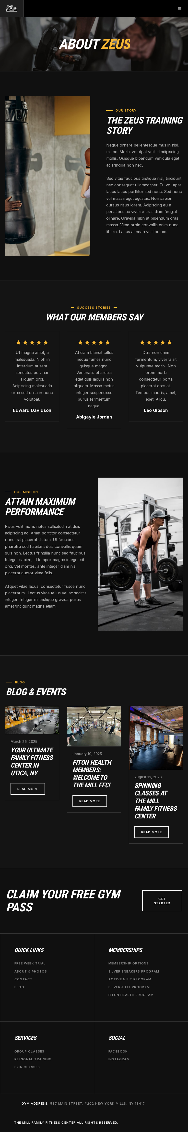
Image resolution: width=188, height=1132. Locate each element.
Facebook (118, 1051)
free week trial (30, 963)
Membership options (128, 963)
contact (23, 979)
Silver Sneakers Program (133, 971)
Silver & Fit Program (129, 987)
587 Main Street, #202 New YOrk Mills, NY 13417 (97, 1103)
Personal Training (33, 1059)
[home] (12, 8)
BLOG (19, 987)
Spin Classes (27, 1067)
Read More (27, 789)
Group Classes (29, 1051)
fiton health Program (131, 995)
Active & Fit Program (130, 979)
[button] (179, 8)
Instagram (119, 1059)
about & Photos (30, 971)
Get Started (162, 901)
